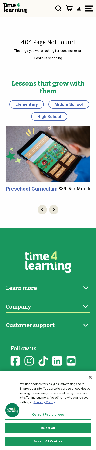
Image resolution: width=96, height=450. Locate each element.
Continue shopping (48, 58)
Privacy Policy (44, 402)
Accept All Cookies (48, 441)
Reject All (48, 428)
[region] (48, 410)
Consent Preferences (48, 414)
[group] (48, 159)
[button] (42, 209)
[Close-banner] (90, 377)
